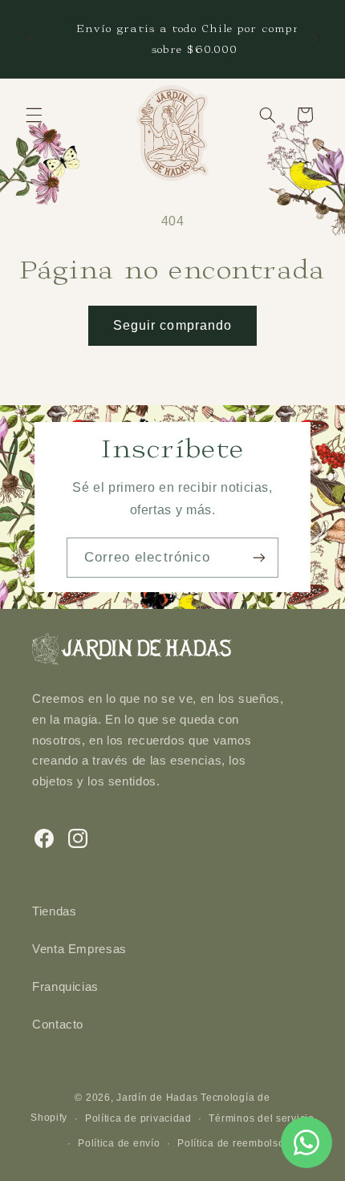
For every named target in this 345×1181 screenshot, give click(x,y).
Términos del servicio (261, 1118)
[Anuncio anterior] (30, 39)
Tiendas (54, 911)
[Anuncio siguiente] (314, 39)
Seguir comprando (172, 325)
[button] (33, 114)
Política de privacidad (138, 1118)
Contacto (57, 1024)
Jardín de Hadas (156, 1097)
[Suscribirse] (259, 557)
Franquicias (65, 986)
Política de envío (119, 1143)
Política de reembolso (230, 1143)
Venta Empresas (79, 949)
